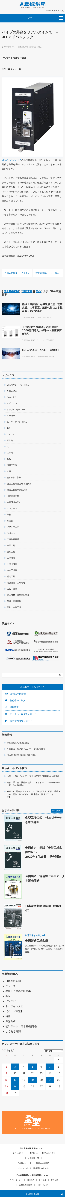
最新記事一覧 (33, 1158)
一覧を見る (56, 810)
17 (15, 1079)
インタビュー (13, 1001)
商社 (39, 317)
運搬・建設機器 (14, 601)
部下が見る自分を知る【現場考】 (41, 349)
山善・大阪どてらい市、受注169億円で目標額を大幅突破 (33, 776)
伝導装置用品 (13, 539)
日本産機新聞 (23, 47)
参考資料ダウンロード (20, 720)
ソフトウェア (13, 527)
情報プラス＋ (13, 465)
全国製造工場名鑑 (36, 940)
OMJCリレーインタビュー (19, 385)
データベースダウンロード (22, 714)
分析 (9, 514)
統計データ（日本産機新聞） (22, 1026)
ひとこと (11, 434)
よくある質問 (13, 1031)
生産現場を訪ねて (15, 502)
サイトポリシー (19, 1153)
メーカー (11, 415)
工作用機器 (12, 564)
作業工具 (11, 545)
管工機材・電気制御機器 (18, 595)
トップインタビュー (16, 409)
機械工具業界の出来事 (17, 490)
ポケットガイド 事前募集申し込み (33, 1168)
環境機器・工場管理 (16, 582)
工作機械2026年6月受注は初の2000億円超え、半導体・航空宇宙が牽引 (42, 330)
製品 (39, 47)
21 (50, 1079)
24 (15, 1086)
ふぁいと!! (11, 397)
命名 (9, 459)
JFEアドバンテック (11, 159)
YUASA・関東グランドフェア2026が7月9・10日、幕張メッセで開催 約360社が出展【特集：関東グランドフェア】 (33, 794)
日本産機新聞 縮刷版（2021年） (22, 755)
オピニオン (12, 403)
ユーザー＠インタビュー (18, 422)
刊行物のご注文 (17, 700)
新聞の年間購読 (18, 693)
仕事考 (10, 453)
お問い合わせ (42, 1185)
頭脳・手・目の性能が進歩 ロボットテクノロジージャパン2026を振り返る (33, 783)
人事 (9, 471)
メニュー (32, 18)
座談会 (10, 521)
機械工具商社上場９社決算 (19, 483)
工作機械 (49, 340)
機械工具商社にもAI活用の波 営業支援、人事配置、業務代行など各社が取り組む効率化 (42, 307)
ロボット (11, 533)
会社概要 (42, 1180)
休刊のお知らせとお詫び (18, 742)
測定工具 (33, 47)
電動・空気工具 (14, 607)
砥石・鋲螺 (12, 589)
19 (32, 1079)
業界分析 (46, 317)
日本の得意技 (13, 496)
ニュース (41, 340)
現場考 (51, 356)
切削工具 (11, 551)
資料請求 (14, 707)
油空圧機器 (12, 570)
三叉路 (10, 440)
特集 (8, 1016)
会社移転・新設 (14, 477)
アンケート (12, 508)
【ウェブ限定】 (14, 1011)
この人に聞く (13, 391)
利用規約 (34, 1153)
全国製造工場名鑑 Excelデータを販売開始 (26, 749)
